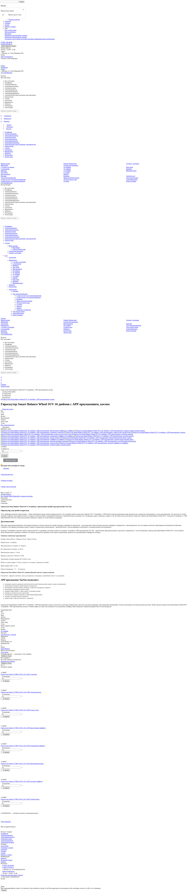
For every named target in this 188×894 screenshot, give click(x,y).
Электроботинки (131, 179)
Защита (18, 308)
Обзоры (3, 862)
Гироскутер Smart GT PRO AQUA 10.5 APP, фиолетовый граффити (23, 728)
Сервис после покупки (8, 486)
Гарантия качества (7, 474)
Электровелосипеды (11, 135)
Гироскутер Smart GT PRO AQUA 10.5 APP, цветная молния (21, 692)
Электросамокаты (11, 134)
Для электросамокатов (8, 178)
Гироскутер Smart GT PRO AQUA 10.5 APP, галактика (19, 674)
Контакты (8, 34)
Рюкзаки (4, 176)
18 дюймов (67, 167)
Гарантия (8, 21)
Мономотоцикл (131, 171)
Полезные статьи (6, 860)
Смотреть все (130, 176)
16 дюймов (67, 169)
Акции (7, 25)
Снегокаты (8, 150)
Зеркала (19, 306)
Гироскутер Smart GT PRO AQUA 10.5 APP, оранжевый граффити (23, 746)
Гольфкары (8, 132)
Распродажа (9, 155)
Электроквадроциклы (12, 142)
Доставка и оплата (7, 848)
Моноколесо (9, 151)
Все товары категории (25, 496)
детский (13, 634)
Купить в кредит (14, 19)
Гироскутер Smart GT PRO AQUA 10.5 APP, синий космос (20, 799)
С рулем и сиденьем (7, 167)
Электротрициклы (11, 139)
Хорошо (4, 890)
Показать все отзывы (8, 661)
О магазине (4, 846)
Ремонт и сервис (10, 26)
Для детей (4, 172)
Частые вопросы (10, 32)
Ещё (6, 256)
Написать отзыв (6, 656)
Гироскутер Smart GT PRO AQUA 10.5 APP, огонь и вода (20, 710)
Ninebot (65, 174)
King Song (129, 167)
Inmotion (129, 169)
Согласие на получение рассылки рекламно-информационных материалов (30, 39)
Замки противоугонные (71, 178)
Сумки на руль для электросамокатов (13, 179)
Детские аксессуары (70, 179)
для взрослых (5, 634)
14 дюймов (67, 171)
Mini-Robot (4, 165)
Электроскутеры (10, 137)
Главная (3, 384)
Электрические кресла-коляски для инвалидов (20, 144)
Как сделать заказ (10, 30)
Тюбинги (8, 153)
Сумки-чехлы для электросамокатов (13, 181)
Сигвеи (7, 148)
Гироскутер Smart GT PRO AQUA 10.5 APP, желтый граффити (21, 781)
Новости (4, 858)
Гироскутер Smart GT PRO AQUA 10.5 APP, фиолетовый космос (22, 763)
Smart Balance (5, 649)
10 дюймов (4, 631)
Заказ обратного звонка (8, 46)
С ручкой (66, 172)
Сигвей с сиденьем (132, 163)
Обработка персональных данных (16, 35)
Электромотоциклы (11, 141)
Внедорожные (5, 174)
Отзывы (7, 23)
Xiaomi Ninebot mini (70, 163)
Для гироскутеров (132, 178)
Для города (4, 652)
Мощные (4, 171)
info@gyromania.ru (7, 57)
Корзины (66, 176)
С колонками (5, 169)
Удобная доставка (7, 480)
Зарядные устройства (23, 310)
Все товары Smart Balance (9, 496)
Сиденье (66, 181)
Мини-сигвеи (5, 163)
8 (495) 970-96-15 (6, 44)
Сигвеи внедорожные (70, 165)
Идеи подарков (131, 181)
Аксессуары (9, 157)
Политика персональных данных (16, 37)
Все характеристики (7, 425)
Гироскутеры (9, 146)
